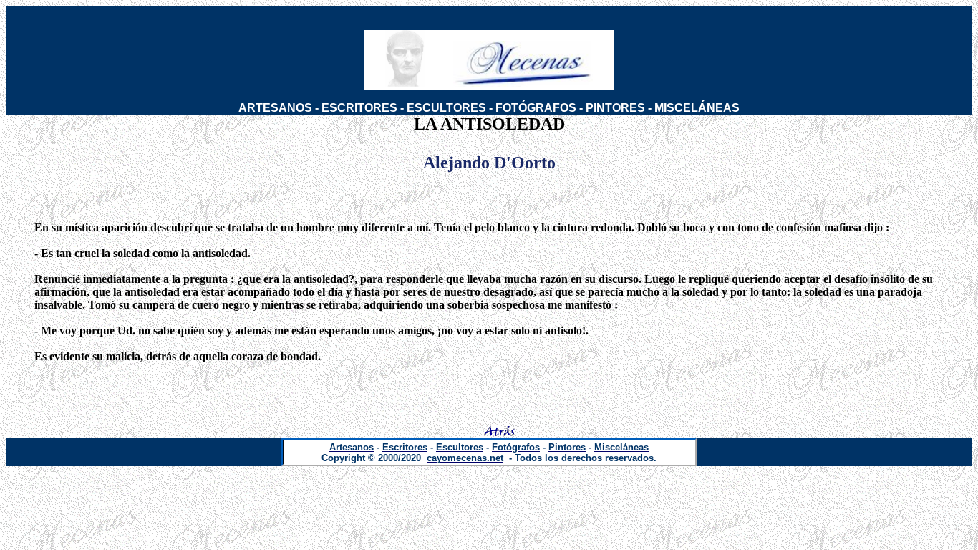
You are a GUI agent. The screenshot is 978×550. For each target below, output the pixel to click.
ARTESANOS (275, 108)
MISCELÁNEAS (697, 108)
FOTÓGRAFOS (535, 108)
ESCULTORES (446, 108)
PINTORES (615, 108)
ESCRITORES (359, 108)
